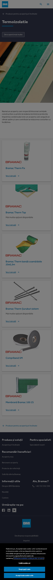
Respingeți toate (24, 569)
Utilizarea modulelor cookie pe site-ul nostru (29, 558)
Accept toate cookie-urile (24, 575)
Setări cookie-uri (24, 563)
